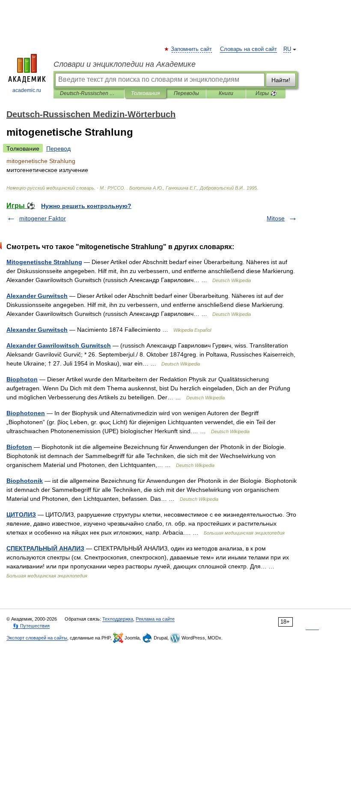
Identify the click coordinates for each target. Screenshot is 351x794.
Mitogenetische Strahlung (44, 262)
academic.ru (26, 90)
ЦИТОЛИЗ (21, 514)
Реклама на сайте (155, 619)
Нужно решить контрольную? (86, 205)
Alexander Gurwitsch (37, 295)
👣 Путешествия (31, 625)
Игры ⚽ (266, 93)
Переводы (186, 93)
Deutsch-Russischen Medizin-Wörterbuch (89, 93)
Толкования (145, 93)
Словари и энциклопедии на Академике (125, 64)
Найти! (280, 80)
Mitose (276, 218)
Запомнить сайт (192, 49)
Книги (226, 93)
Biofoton (19, 446)
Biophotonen (25, 413)
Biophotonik (24, 480)
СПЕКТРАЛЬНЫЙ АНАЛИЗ (45, 548)
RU (287, 49)
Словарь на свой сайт (248, 49)
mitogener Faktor (42, 218)
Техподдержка (117, 619)
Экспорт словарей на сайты (36, 637)
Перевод (58, 148)
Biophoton (22, 379)
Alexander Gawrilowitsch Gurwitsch (58, 345)
